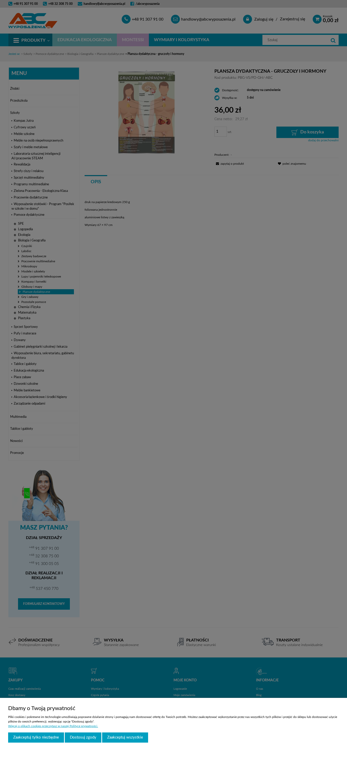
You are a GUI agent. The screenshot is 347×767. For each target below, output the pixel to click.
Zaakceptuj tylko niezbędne (36, 737)
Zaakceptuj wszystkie (125, 737)
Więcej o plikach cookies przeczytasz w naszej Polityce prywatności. (53, 726)
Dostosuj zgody (83, 737)
